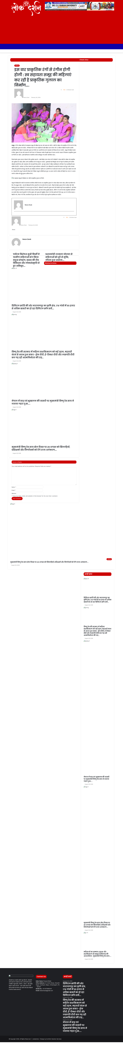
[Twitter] (0, 1043)
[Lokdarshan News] (25, 8)
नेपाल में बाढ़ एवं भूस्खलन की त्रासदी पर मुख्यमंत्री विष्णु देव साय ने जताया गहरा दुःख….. (96, 779)
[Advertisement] (61, 30)
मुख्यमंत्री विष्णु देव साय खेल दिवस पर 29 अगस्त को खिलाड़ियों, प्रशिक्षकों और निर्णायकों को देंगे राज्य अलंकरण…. (49, 562)
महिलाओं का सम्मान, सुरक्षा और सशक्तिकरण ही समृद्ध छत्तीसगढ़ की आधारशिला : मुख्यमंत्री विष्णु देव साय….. (97, 954)
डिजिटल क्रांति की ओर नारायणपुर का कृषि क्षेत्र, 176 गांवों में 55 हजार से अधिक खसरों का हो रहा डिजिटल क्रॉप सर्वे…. (97, 600)
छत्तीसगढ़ (17, 65)
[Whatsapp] (110, 51)
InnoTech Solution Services (53, 1039)
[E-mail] (15, 214)
